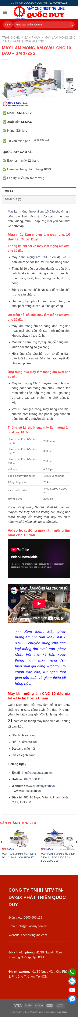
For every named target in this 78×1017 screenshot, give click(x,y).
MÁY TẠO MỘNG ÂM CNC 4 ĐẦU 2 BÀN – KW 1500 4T (19, 856)
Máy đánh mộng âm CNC (30, 257)
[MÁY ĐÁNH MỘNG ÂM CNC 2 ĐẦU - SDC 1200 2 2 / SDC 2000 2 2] (58, 839)
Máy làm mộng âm (25, 326)
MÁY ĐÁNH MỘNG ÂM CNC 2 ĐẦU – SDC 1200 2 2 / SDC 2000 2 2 (58, 857)
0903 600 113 (33, 779)
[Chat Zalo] (72, 981)
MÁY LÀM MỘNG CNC (60, 37)
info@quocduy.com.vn (37, 772)
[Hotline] (72, 972)
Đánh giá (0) (13, 199)
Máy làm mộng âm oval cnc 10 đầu (31, 211)
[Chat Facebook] (72, 999)
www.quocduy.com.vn (40, 786)
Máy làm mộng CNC (26, 383)
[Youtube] (72, 990)
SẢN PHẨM (32, 37)
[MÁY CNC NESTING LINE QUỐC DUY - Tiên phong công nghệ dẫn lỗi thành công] (39, 12)
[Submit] (71, 24)
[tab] (39, 191)
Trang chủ (11, 37)
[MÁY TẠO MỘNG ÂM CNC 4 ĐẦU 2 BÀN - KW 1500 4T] (19, 839)
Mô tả (9, 191)
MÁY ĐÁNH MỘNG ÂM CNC (24, 41)
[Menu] (5, 12)
